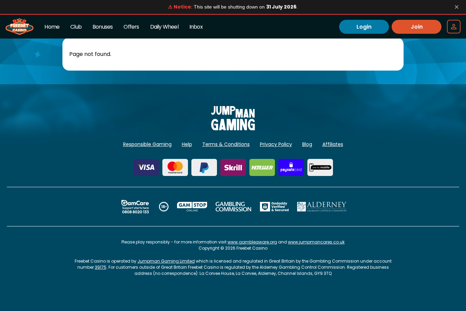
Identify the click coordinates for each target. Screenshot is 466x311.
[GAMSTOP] (192, 206)
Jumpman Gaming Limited (166, 261)
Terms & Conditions (226, 144)
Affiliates (332, 144)
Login (364, 27)
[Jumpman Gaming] (233, 128)
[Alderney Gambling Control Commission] (322, 206)
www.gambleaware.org (252, 242)
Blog (307, 144)
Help (187, 144)
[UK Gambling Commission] (233, 206)
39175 (100, 267)
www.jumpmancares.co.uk (316, 242)
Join (417, 27)
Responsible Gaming (147, 144)
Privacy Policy (276, 144)
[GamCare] (135, 206)
